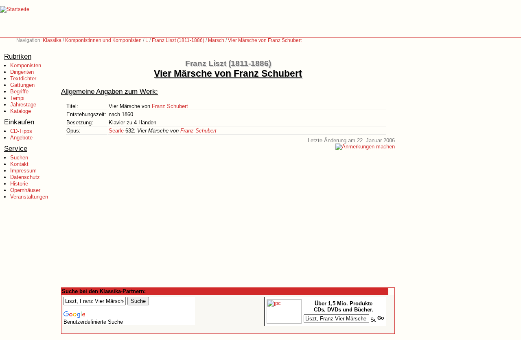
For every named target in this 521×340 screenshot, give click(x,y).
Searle (116, 131)
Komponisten (25, 65)
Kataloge (20, 111)
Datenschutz (25, 177)
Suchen (19, 158)
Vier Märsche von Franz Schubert (265, 40)
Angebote (21, 138)
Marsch (216, 40)
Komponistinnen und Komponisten (103, 40)
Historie (19, 184)
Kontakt (19, 164)
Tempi (17, 98)
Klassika (52, 40)
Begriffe (19, 91)
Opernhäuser (25, 190)
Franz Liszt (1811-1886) (178, 40)
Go (380, 318)
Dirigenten (22, 72)
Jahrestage (23, 105)
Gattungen (22, 85)
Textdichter (23, 78)
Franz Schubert (170, 106)
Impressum (23, 171)
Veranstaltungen (29, 197)
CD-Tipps (21, 131)
